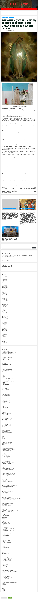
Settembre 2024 (5, 304)
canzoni (3, 386)
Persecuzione (4, 529)
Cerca (3, 245)
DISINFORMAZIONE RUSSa (7, 421)
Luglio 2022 (4, 335)
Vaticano (3, 590)
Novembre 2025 (5, 287)
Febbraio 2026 (4, 284)
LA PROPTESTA (5, 492)
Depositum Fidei (5, 417)
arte (3, 371)
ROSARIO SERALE (5, 564)
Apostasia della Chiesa (6, 368)
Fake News (4, 439)
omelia (3, 521)
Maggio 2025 (4, 294)
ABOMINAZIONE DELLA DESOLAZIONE (9, 352)
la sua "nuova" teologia (6, 497)
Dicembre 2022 (5, 329)
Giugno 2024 (4, 307)
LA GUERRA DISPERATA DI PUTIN (8, 486)
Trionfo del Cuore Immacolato (7, 581)
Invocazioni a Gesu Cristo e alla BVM (8, 473)
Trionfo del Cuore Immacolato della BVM (9, 582)
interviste (3, 467)
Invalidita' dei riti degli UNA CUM (8, 468)
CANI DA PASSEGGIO (6, 384)
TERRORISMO (4, 575)
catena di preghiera (5, 389)
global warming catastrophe (7, 450)
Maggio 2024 (4, 309)
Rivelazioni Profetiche (6, 563)
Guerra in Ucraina (5, 457)
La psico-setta (4, 493)
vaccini (3, 588)
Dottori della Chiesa (5, 429)
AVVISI (4, 208)
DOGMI (3, 426)
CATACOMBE (4, 388)
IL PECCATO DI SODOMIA (6, 463)
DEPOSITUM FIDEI (5, 415)
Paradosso (4, 526)
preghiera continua (5, 536)
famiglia (3, 444)
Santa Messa (14, 208)
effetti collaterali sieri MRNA (7, 432)
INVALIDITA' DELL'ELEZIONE (7, 469)
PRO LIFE (3, 541)
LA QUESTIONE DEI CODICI (7, 494)
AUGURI (3, 376)
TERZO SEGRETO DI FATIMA (7, 577)
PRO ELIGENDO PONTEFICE (7, 540)
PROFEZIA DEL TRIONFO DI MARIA (8, 545)
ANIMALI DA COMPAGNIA (7, 359)
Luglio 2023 (4, 321)
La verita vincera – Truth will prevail (8, 499)
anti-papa (4, 363)
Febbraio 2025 (4, 298)
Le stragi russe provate (6, 502)
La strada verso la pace (6, 496)
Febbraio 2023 (4, 327)
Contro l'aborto (5, 401)
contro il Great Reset (6, 400)
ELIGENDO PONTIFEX (6, 433)
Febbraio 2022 (4, 341)
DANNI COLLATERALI (6, 411)
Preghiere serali (11, 17)
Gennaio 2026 (4, 285)
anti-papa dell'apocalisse (6, 364)
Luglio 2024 (4, 306)
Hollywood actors (5, 460)
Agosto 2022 (4, 334)
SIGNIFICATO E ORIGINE (6, 569)
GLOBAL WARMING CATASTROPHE (8, 449)
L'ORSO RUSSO (5, 480)
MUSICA (3, 516)
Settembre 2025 (5, 290)
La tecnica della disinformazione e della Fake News (11, 498)
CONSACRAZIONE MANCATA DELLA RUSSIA (10, 399)
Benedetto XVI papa (5, 380)
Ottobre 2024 (4, 303)
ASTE (3, 374)
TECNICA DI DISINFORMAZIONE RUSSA (9, 571)
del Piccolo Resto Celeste (6, 413)
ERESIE (3, 437)
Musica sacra (4, 517)
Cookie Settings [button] (4, 597)
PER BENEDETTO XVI (6, 527)
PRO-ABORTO (4, 543)
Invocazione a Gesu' (5, 472)
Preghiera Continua (5, 535)
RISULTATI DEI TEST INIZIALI (7, 559)
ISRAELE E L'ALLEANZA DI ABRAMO (8, 478)
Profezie (3, 546)
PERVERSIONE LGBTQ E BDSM (7, 533)
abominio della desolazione (7, 354)
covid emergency (5, 407)
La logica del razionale (6, 487)
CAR (2, 387)
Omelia (3, 520)
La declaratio (4, 482)
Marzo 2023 (4, 325)
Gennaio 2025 (4, 299)
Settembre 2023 (5, 318)
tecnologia (4, 572)
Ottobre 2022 (4, 331)
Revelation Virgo (19, 3)
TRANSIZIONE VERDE (6, 578)
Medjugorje (4, 514)
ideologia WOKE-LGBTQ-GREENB (8, 462)
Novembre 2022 (5, 330)
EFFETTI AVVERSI (5, 431)
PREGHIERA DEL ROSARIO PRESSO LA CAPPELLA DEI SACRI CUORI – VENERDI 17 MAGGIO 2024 (10, 231)
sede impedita (4, 566)
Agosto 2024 (4, 305)
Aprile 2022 (4, 339)
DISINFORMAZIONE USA (6, 424)
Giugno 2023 (4, 322)
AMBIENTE (4, 358)
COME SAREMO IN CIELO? (7, 394)
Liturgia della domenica (6, 505)
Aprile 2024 (4, 310)
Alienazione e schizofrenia (7, 356)
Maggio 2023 (4, 323)
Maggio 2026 (4, 280)
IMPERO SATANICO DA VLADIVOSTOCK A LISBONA (11, 466)
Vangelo (3, 589)
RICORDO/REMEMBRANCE (7, 558)
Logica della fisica (5, 508)
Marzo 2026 (4, 282)
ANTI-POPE (4, 365)
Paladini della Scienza (6, 523)
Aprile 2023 (4, 324)
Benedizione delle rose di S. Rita (8, 381)
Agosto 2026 (4, 276)
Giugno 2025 (4, 293)
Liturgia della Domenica (6, 506)
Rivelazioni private (5, 561)
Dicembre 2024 (5, 300)
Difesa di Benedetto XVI (6, 419)
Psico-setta (4, 549)
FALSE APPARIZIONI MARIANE (7, 441)
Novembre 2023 (5, 316)
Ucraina (3, 583)
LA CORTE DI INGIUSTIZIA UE (7, 481)
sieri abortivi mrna (5, 567)
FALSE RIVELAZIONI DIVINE (7, 442)
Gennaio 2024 (4, 313)
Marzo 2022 (4, 340)
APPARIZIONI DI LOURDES (7, 369)
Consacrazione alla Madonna (7, 397)
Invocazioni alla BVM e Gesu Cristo (8, 474)
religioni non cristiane (6, 555)
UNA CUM (4, 584)
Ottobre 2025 (4, 288)
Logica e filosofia (5, 509)
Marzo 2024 (4, 311)
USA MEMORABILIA (5, 587)
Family (3, 445)
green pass (4, 453)
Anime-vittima (4, 360)
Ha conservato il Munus (6, 459)
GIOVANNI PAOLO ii (5, 447)
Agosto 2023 (4, 319)
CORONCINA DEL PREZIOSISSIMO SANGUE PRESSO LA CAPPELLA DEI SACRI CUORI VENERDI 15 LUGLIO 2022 (27, 189)
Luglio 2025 (4, 292)
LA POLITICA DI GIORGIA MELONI (8, 491)
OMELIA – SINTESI (5, 522)
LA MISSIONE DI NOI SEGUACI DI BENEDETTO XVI (11, 488)
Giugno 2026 (4, 279)
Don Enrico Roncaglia (5, 17)
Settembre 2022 (5, 333)
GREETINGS (4, 454)
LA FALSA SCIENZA (5, 484)
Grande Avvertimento (6, 451)
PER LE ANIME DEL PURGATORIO (8, 528)
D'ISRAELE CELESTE (5, 409)
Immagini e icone (5, 465)
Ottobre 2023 (4, 317)
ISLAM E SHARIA (5, 476)
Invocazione (4, 470)
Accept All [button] (9, 597)
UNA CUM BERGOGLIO (6, 585)
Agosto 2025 (4, 291)
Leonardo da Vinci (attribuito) (7, 503)
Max (3, 30)
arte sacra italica (5, 372)
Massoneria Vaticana (6, 512)
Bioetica (3, 383)
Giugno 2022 (4, 336)
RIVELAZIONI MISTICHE (6, 560)
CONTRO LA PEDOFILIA (6, 403)
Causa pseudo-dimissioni (6, 390)
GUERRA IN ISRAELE (5, 455)
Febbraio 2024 (4, 312)
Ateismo (3, 375)
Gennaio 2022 (4, 342)
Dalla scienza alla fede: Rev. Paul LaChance (10, 259)
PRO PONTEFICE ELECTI (6, 542)
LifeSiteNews (4, 504)
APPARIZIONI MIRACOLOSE (7, 370)
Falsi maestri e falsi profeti (7, 443)
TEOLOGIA (4, 573)
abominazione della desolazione (8, 353)
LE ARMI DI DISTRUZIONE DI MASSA (8, 500)
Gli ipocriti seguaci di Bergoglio (7, 448)
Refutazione (4, 554)
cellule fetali (4, 392)
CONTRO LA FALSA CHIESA (7, 402)
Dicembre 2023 (5, 315)
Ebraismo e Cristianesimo (6, 430)
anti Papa (3, 362)
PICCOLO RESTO (5, 534)
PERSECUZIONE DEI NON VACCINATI (9, 530)
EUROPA (3, 438)
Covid (3, 406)
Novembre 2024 (5, 301)
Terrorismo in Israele (6, 576)
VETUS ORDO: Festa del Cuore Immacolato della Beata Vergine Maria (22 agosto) (17, 255)
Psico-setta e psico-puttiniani (7, 551)
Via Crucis (4, 591)
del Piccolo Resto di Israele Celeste (8, 414)
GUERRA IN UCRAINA (6, 456)
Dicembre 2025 (5, 286)
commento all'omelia (6, 395)
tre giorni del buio (5, 579)
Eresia (3, 435)
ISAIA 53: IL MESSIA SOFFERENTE (8, 256)
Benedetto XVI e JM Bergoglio (7, 378)
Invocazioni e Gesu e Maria (7, 475)
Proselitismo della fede (6, 547)
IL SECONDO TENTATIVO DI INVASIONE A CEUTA (11, 257)
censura (3, 393)
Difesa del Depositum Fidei (7, 418)
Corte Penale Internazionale (7, 405)
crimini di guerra (5, 408)
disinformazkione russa (6, 425)
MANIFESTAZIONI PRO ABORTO (8, 511)
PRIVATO (3, 539)
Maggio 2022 (4, 337)
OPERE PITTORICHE (5, 260)
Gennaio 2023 (4, 328)
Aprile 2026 (4, 281)
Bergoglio (4, 382)
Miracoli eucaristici (5, 515)
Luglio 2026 (4, 278)
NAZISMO (4, 518)
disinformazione (5, 420)
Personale (4, 532)
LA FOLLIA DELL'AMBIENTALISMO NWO (9, 485)
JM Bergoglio (4, 479)
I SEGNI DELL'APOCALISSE (7, 461)
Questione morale (5, 553)
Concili (3, 396)
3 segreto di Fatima (5, 351)
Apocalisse (4, 366)
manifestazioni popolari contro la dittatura (10, 510)
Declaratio (4, 412)
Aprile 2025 (4, 296)
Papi (3, 524)
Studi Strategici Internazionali (7, 570)
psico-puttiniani (5, 548)
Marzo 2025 (4, 297)
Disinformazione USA (6, 423)
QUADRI (3, 552)
